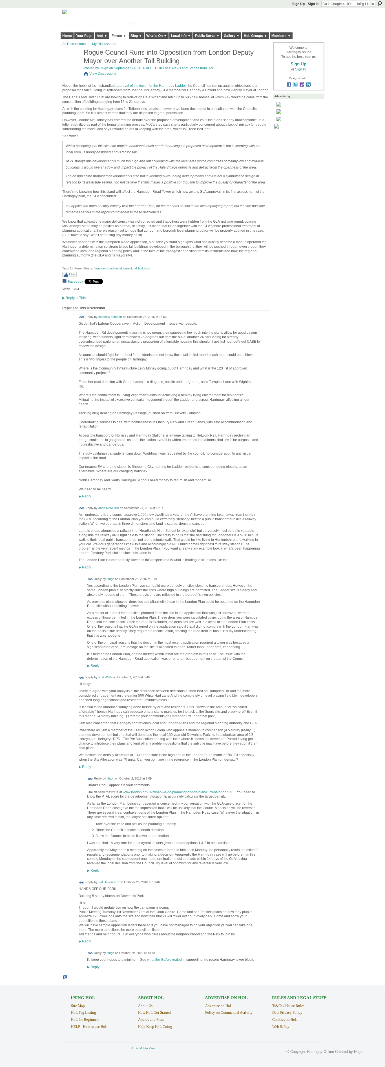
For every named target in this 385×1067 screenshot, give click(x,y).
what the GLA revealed (164, 960)
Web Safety (280, 1026)
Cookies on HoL (284, 1019)
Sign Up (298, 4)
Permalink (82, 317)
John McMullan (108, 508)
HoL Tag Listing (83, 1012)
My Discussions (104, 44)
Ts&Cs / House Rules (288, 1006)
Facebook (75, 282)
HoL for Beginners (85, 1019)
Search (379, 3)
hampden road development (113, 268)
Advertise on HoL (218, 1006)
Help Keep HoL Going (155, 1026)
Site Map (78, 1006)
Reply (85, 496)
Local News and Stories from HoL (188, 68)
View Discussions (102, 74)
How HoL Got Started (154, 1012)
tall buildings (142, 268)
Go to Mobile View (143, 1048)
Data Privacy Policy (287, 1012)
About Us (145, 1006)
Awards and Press (151, 1019)
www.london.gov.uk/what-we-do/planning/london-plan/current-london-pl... (179, 792)
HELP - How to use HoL (89, 1026)
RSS (65, 977)
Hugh (104, 68)
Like (72, 274)
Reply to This (74, 298)
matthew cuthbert (110, 317)
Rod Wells (105, 677)
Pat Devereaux (108, 882)
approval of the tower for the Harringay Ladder (151, 86)
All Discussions (74, 44)
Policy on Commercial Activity (229, 1012)
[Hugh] (71, 64)
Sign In (313, 4)
